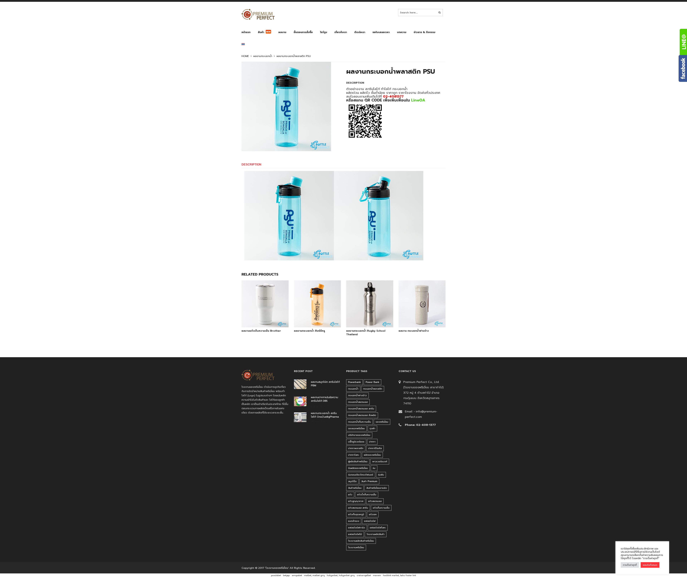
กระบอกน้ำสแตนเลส (358, 402)
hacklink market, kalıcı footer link (399, 575)
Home (245, 56)
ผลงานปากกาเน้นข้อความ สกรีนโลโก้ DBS (324, 399)
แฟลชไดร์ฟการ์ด (356, 527)
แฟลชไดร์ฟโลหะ (378, 527)
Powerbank (354, 382)
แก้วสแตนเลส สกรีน (358, 507)
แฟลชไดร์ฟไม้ (355, 534)
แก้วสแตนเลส (375, 501)
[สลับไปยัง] (243, 45)
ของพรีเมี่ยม (382, 422)
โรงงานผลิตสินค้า (375, 534)
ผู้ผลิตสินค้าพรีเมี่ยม (357, 461)
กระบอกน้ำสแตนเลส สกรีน (361, 408)
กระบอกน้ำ (353, 388)
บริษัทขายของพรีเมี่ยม (359, 435)
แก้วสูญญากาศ (355, 501)
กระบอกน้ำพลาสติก (372, 388)
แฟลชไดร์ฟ (370, 521)
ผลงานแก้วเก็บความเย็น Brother (261, 331)
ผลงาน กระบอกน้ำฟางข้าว (414, 331)
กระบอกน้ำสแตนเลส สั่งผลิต (362, 415)
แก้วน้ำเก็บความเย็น (366, 494)
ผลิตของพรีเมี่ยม (372, 455)
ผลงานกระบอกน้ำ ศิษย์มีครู (309, 331)
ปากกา (372, 441)
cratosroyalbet (364, 575)
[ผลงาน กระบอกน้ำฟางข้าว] (418, 318)
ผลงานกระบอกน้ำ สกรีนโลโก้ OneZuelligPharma (325, 415)
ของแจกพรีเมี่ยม (356, 428)
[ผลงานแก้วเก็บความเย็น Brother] (260, 318)
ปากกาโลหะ (353, 455)
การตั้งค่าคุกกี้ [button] (630, 565)
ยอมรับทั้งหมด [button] (650, 565)
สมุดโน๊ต (352, 481)
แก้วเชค (373, 514)
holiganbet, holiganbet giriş (341, 575)
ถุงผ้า (372, 428)
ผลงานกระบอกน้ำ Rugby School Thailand (365, 332)
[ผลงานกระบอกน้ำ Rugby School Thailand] (365, 318)
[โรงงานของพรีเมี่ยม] (258, 14)
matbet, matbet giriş (314, 575)
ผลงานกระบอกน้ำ (262, 56)
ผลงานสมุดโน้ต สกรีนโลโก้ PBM (325, 383)
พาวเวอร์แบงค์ (379, 461)
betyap (286, 575)
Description (251, 164)
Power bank (372, 382)
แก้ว (350, 494)
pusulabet (276, 575)
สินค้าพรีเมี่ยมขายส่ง (376, 488)
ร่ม (374, 468)
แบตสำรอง (353, 521)
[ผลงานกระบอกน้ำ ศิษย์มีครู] (313, 318)
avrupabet (297, 575)
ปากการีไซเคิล (375, 448)
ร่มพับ (381, 474)
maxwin (377, 575)
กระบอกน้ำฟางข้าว (357, 395)
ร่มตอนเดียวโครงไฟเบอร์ (360, 474)
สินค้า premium (369, 481)
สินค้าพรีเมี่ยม (355, 488)
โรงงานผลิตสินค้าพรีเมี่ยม (361, 541)
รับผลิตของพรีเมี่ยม (358, 468)
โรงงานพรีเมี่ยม (356, 547)
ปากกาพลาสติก (355, 448)
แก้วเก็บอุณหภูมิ (356, 514)
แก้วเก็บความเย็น (381, 507)
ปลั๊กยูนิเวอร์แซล (356, 441)
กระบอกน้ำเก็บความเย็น (359, 422)
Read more (270, 318)
